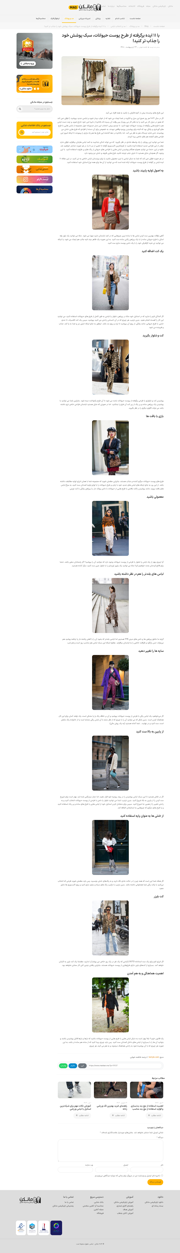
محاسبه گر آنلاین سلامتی (93, 1205)
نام (162, 1165)
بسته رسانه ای (157, 1205)
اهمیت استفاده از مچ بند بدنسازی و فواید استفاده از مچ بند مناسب (147, 1107)
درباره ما (111, 6)
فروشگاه (140, 6)
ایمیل (125, 1165)
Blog (146, 26)
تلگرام (73, 1065)
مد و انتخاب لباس (118, 26)
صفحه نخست (159, 26)
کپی (82, 1065)
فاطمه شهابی (143, 47)
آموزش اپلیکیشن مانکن (123, 1202)
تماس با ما (101, 6)
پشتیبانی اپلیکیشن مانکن (63, 1205)
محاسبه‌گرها (121, 6)
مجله (148, 6)
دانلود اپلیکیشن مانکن (154, 1202)
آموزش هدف (128, 1209)
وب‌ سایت (89, 1165)
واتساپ (63, 1065)
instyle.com (154, 1057)
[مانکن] (88, 7)
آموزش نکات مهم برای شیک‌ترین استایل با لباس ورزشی (75, 1107)
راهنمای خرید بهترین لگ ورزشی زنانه (112, 1107)
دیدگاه (160, 1137)
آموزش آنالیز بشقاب (125, 1213)
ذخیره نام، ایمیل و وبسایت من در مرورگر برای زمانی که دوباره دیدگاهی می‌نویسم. (127, 1175)
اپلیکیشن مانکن (159, 6)
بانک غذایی (98, 1202)
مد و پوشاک (134, 26)
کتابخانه (132, 6)
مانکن (170, 6)
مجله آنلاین (98, 1209)
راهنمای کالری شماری (125, 1205)
